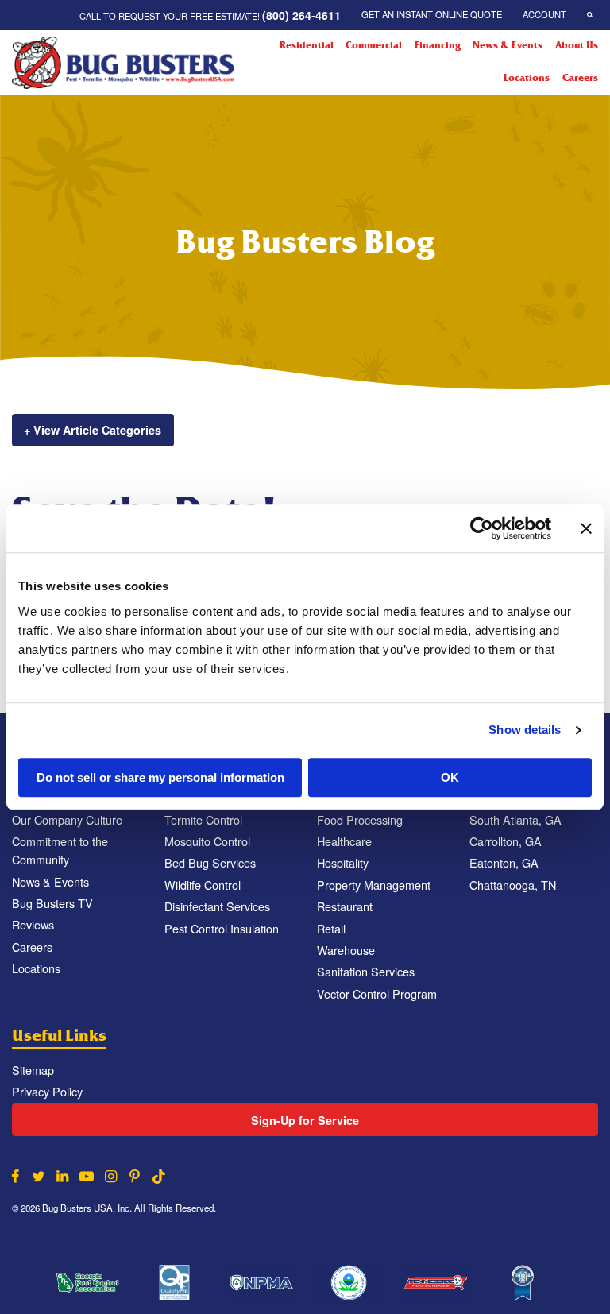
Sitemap (33, 1069)
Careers (580, 77)
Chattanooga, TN (512, 884)
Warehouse (346, 949)
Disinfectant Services (217, 906)
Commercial (374, 45)
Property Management (373, 884)
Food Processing (360, 819)
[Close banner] (586, 528)
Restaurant (345, 906)
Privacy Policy (47, 1091)
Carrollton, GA (505, 841)
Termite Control (203, 819)
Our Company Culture (67, 819)
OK (450, 777)
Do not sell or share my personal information (160, 777)
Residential (307, 45)
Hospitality (343, 862)
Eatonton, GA (504, 862)
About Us (576, 45)
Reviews (33, 924)
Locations (527, 77)
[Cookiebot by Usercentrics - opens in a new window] (481, 528)
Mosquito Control (207, 841)
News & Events (507, 45)
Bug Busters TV (52, 903)
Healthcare (344, 841)
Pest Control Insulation (221, 928)
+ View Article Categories (92, 430)
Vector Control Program (377, 993)
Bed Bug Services (210, 862)
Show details (524, 729)
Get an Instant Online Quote (431, 14)
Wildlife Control (202, 884)
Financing (438, 45)
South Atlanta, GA (515, 819)
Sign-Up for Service (305, 1120)
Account (544, 14)
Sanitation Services (366, 971)
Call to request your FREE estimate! (210, 15)
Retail (331, 928)
